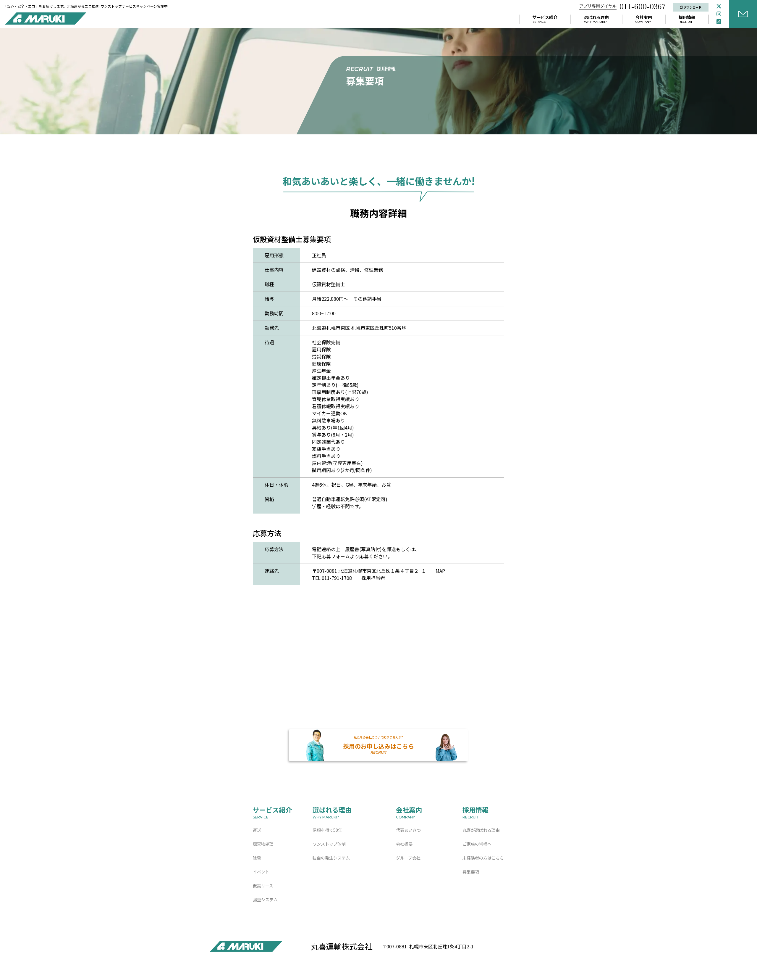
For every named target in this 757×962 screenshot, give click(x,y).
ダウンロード (692, 7)
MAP (440, 570)
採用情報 (687, 17)
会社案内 (643, 17)
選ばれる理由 (596, 17)
